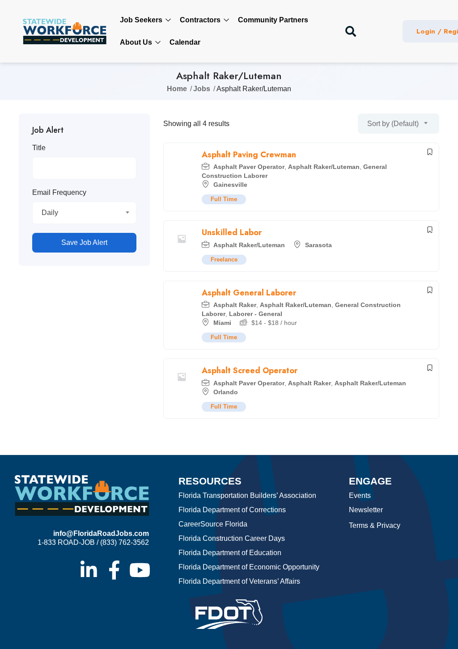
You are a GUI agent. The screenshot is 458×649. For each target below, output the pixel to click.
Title (39, 148)
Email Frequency (59, 192)
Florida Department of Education (229, 552)
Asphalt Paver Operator (248, 166)
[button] (350, 31)
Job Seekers (142, 20)
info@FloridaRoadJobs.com (101, 533)
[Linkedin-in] (88, 569)
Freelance (224, 259)
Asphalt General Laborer (249, 293)
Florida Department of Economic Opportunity (248, 567)
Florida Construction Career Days (231, 538)
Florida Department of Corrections (232, 510)
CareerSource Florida (212, 524)
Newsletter (366, 510)
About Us (137, 42)
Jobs (201, 89)
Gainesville (230, 184)
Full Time (224, 199)
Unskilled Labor (232, 232)
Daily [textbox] (50, 212)
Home (177, 89)
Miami (222, 322)
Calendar (185, 42)
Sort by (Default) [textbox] (393, 123)
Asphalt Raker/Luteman (324, 166)
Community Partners (273, 20)
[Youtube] (139, 569)
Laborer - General (255, 313)
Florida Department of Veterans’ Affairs (239, 581)
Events (360, 495)
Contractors (201, 20)
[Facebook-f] (114, 569)
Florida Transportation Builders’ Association (247, 495)
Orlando (225, 392)
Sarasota (318, 245)
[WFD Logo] (64, 31)
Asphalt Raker (234, 304)
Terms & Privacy (374, 525)
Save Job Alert (84, 242)
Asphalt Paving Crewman (249, 154)
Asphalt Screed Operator (249, 370)
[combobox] (84, 213)
